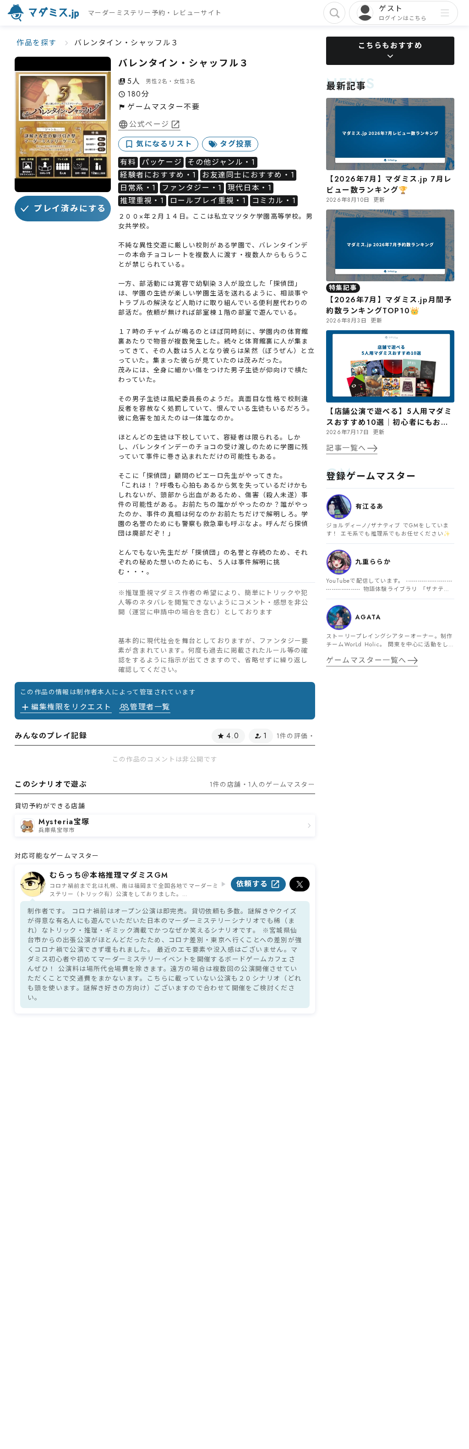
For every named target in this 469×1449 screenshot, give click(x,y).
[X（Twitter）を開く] (299, 884)
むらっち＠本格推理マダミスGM (109, 875)
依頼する (252, 884)
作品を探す (36, 43)
